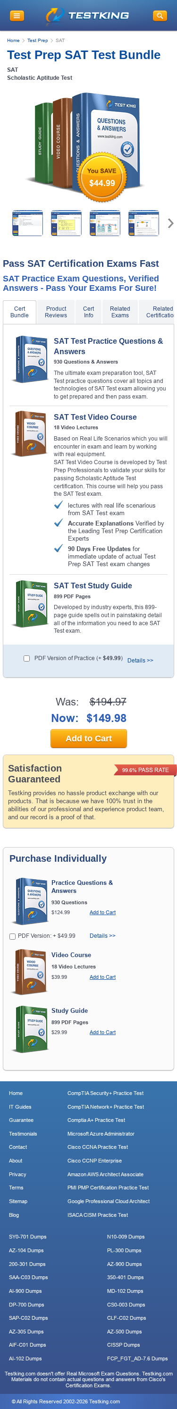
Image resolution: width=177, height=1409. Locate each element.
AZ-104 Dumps (26, 1250)
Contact (18, 1147)
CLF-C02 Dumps (126, 1318)
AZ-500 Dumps (124, 1331)
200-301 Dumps (27, 1264)
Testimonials (23, 1134)
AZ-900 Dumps (124, 1264)
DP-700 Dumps (26, 1304)
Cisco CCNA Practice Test (97, 1147)
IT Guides (20, 1107)
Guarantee (21, 1120)
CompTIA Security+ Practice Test (105, 1093)
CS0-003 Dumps (126, 1304)
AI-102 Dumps (25, 1358)
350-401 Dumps (125, 1277)
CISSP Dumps (123, 1345)
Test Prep (37, 40)
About (15, 1160)
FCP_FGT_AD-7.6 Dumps (137, 1358)
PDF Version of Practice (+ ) (78, 658)
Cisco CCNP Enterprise (94, 1160)
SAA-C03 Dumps (28, 1277)
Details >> (140, 660)
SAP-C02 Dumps (28, 1318)
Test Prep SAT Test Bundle (83, 55)
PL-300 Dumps (124, 1250)
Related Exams (120, 312)
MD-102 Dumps (125, 1291)
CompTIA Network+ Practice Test (105, 1107)
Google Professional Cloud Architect (108, 1201)
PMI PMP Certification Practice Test (108, 1187)
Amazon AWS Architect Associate (105, 1174)
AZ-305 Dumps (26, 1331)
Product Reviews (56, 312)
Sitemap (18, 1201)
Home (13, 40)
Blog (14, 1215)
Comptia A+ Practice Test (96, 1120)
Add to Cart (89, 738)
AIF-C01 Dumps (27, 1345)
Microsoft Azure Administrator (101, 1134)
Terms (16, 1187)
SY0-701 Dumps (28, 1236)
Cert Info (88, 312)
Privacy (17, 1174)
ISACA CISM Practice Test (97, 1215)
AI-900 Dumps (25, 1291)
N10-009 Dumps (126, 1236)
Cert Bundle (19, 312)
